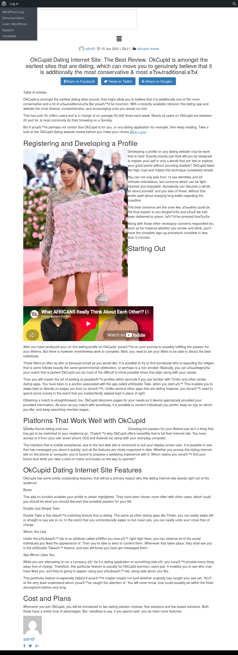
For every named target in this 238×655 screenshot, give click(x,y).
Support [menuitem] (8, 30)
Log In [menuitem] (14, 4)
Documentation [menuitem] (13, 18)
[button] (119, 39)
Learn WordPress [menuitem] (14, 24)
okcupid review (148, 48)
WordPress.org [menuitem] (13, 12)
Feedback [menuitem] (9, 36)
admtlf (89, 48)
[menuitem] (4, 3)
